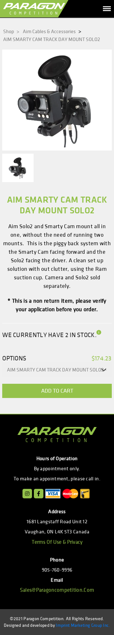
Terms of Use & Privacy (57, 542)
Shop (11, 31)
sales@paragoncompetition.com (57, 590)
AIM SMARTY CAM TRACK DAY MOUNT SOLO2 (51, 39)
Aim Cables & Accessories (49, 31)
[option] (57, 100)
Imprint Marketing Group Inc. (83, 625)
